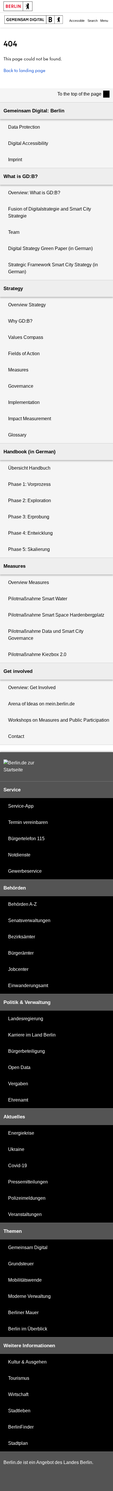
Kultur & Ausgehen (27, 1361)
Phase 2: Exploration (29, 500)
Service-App (21, 806)
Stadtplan (18, 1443)
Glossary (17, 434)
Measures (18, 369)
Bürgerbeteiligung (26, 1051)
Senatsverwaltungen (29, 920)
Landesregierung (25, 1018)
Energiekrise (21, 1133)
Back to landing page (24, 70)
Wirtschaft (18, 1394)
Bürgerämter (21, 953)
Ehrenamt (18, 1099)
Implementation (24, 402)
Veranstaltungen (25, 1214)
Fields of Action (24, 353)
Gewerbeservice (25, 871)
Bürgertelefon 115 (26, 838)
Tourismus (18, 1378)
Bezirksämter (21, 936)
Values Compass (25, 337)
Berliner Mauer (23, 1312)
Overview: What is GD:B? (34, 192)
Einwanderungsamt (28, 985)
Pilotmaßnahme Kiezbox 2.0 (37, 654)
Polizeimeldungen (26, 1198)
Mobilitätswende (25, 1280)
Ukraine (16, 1149)
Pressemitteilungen (28, 1181)
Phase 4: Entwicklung (30, 533)
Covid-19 (17, 1165)
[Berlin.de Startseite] (20, 766)
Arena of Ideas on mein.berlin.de (41, 703)
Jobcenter (18, 969)
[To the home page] (33, 20)
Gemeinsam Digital (28, 1247)
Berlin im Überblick (27, 1328)
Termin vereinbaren (28, 822)
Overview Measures (28, 582)
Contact (16, 736)
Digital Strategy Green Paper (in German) (50, 248)
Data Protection (24, 127)
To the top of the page (79, 93)
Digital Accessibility (28, 143)
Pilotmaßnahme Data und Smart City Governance (45, 635)
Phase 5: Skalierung (29, 549)
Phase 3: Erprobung (28, 516)
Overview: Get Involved (32, 687)
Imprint (15, 159)
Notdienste (19, 854)
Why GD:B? (20, 321)
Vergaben (18, 1083)
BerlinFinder (21, 1426)
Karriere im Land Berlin (32, 1034)
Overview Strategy (27, 304)
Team (13, 232)
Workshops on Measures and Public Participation (58, 720)
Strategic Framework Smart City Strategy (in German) (53, 268)
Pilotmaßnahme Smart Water (37, 598)
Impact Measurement (29, 418)
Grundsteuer (21, 1263)
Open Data (19, 1067)
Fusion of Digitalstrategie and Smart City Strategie (49, 212)
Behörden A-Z (22, 904)
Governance (20, 386)
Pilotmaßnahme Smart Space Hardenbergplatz (56, 614)
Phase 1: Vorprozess (29, 484)
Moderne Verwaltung (29, 1296)
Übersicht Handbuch (29, 468)
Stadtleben (19, 1410)
